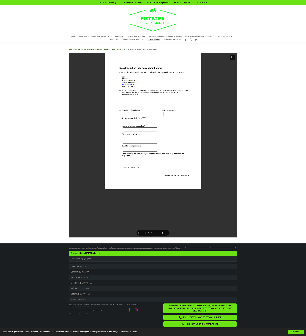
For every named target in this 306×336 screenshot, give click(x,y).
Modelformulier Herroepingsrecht (142, 49)
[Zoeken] (190, 39)
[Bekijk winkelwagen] (195, 40)
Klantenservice (118, 49)
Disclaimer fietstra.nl (131, 304)
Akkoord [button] (296, 332)
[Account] (185, 40)
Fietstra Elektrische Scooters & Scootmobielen (89, 49)
